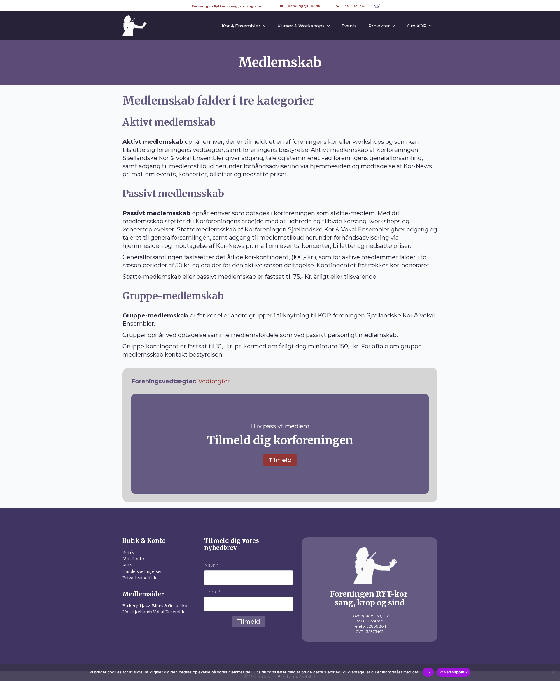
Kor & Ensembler (241, 26)
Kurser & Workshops (301, 26)
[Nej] (553, 672)
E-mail (212, 591)
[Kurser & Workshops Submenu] (330, 26)
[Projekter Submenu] (395, 26)
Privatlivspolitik (454, 672)
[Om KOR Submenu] (432, 26)
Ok (428, 672)
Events (349, 26)
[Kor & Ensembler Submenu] (266, 26)
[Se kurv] (377, 6)
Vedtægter (214, 381)
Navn (211, 565)
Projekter (379, 26)
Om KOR (416, 26)
